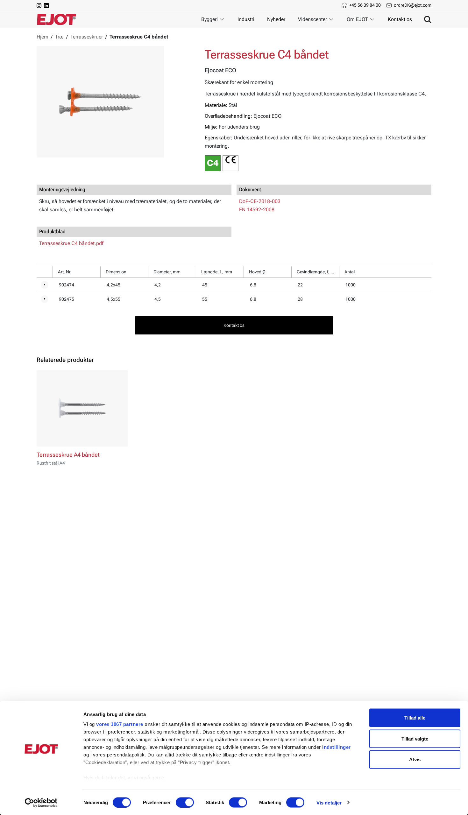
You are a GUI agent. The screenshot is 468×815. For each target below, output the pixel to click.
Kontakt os (400, 19)
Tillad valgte (414, 738)
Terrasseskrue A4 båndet (68, 455)
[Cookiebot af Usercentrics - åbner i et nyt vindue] (41, 802)
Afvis (415, 759)
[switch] (185, 802)
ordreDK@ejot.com (412, 5)
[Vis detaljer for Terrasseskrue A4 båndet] (82, 408)
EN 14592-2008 (256, 210)
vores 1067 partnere (119, 724)
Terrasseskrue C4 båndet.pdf (71, 243)
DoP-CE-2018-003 (259, 201)
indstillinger (336, 747)
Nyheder (276, 19)
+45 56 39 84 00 (365, 5)
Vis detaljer (329, 802)
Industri (246, 19)
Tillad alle (414, 717)
